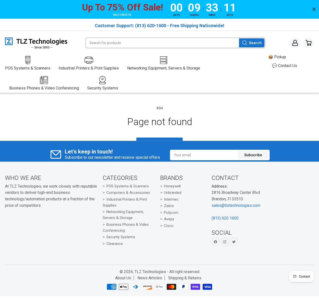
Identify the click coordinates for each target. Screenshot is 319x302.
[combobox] (175, 43)
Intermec (171, 199)
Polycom (171, 212)
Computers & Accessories (128, 192)
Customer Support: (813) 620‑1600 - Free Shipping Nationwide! (159, 25)
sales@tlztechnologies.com (236, 205)
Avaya (169, 219)
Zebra (169, 206)
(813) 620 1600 (225, 218)
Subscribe (253, 155)
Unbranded (172, 192)
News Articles (149, 278)
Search (255, 43)
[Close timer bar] (314, 9)
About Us (123, 278)
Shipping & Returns (184, 278)
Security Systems (120, 237)
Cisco (168, 226)
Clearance (114, 243)
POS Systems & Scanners (127, 186)
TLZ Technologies (150, 271)
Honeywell (172, 186)
